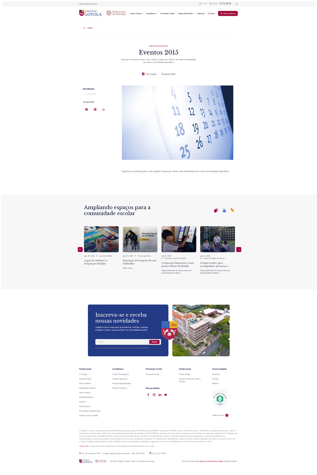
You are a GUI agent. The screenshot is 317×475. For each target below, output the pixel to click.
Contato (211, 13)
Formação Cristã (167, 13)
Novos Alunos (230, 13)
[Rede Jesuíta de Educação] (116, 13)
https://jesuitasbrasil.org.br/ (88, 4)
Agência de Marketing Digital (211, 461)
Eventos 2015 (91, 94)
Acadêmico (151, 13)
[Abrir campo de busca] (235, 4)
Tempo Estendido (185, 13)
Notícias (201, 13)
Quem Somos (136, 13)
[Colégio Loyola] (90, 13)
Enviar (154, 342)
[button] (86, 109)
